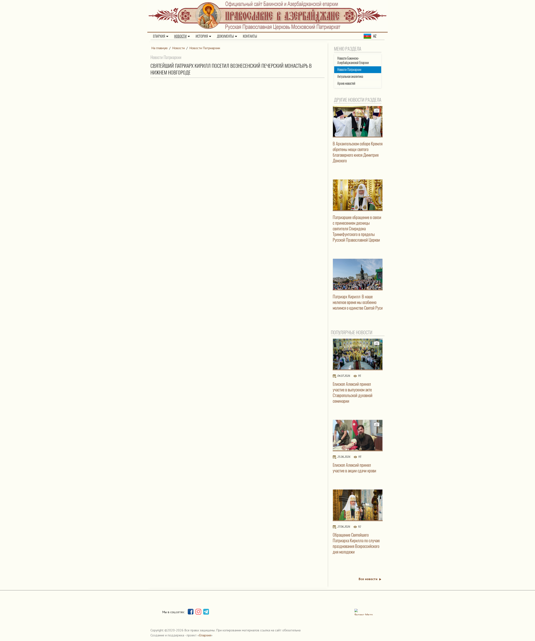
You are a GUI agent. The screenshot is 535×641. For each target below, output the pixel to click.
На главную (159, 48)
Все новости (368, 579)
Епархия (159, 36)
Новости (180, 36)
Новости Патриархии (204, 48)
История (202, 36)
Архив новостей (346, 83)
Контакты (250, 36)
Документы (225, 36)
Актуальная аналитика (350, 76)
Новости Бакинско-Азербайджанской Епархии (353, 60)
